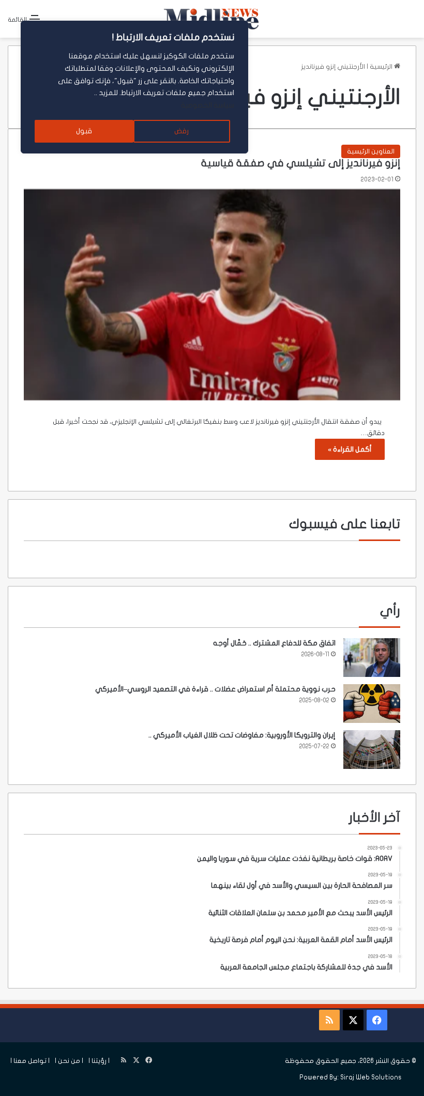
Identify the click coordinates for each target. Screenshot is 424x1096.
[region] (134, 87)
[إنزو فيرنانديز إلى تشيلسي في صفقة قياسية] (212, 294)
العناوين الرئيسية (371, 151)
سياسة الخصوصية (207, 105)
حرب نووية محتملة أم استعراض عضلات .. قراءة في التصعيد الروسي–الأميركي (215, 689)
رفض (181, 131)
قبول (84, 131)
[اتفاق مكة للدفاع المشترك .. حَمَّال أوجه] (371, 657)
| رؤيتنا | (99, 1060)
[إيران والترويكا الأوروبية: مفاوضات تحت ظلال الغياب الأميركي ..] (371, 749)
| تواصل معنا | (30, 1060)
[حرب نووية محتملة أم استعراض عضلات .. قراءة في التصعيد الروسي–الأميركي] (371, 703)
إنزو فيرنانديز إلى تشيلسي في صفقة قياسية (300, 163)
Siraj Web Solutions (371, 1077)
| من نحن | (69, 1060)
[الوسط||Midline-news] (212, 18)
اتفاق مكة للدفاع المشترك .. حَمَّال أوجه (274, 643)
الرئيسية (382, 66)
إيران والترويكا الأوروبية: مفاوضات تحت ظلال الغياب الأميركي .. (242, 735)
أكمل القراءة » (350, 449)
